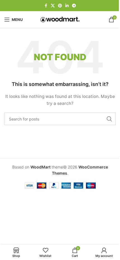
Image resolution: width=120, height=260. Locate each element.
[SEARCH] (109, 118)
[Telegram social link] (74, 5)
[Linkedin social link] (67, 5)
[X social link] (52, 5)
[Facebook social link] (45, 5)
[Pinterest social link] (60, 5)
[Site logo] (60, 19)
